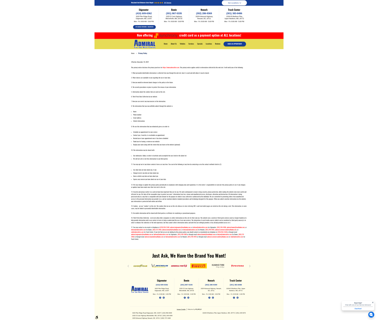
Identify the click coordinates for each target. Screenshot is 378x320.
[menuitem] (166, 44)
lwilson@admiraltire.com (200, 227)
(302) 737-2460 (156, 230)
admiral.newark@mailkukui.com (171, 230)
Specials (200, 44)
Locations (209, 44)
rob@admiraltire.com (137, 232)
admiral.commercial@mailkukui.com (226, 230)
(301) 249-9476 (209, 230)
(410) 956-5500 (164, 227)
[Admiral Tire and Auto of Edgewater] (145, 44)
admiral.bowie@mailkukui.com (236, 227)
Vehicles (182, 44)
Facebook (160, 298)
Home (166, 44)
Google (164, 298)
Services (191, 44)
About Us (174, 44)
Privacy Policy (142, 53)
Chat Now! (358, 309)
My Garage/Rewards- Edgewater (144, 27)
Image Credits (181, 309)
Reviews (217, 44)
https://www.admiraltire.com (171, 67)
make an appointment (235, 44)
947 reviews (167, 3)
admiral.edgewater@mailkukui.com (180, 227)
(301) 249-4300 (221, 227)
